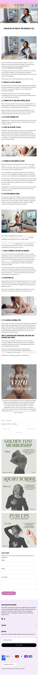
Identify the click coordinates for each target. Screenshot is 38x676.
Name (3, 560)
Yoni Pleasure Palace (10, 668)
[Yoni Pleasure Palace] (19, 5)
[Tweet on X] (5, 420)
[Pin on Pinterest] (10, 420)
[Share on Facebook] (8, 420)
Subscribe (19, 645)
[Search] (6, 6)
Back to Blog (19, 432)
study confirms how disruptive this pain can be (17, 166)
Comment (4, 577)
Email (3, 568)
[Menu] (2, 6)
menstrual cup (8, 261)
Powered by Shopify (20, 668)
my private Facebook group (28, 352)
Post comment (9, 593)
